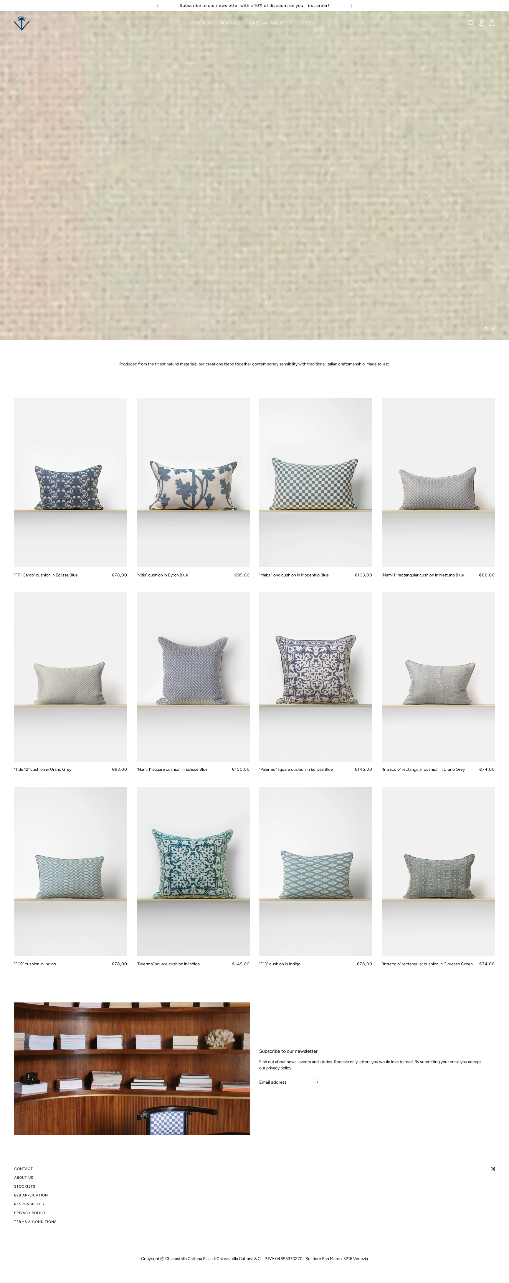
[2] (493, 328)
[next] (351, 5)
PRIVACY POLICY (30, 1213)
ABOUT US (23, 1178)
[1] (486, 328)
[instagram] (492, 1168)
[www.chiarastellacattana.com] (21, 23)
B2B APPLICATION (31, 1195)
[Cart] (492, 23)
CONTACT (23, 1169)
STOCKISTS (24, 1186)
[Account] (481, 23)
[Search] (471, 23)
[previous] (157, 5)
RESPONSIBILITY (29, 1204)
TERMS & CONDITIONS (35, 1222)
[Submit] (317, 1082)
